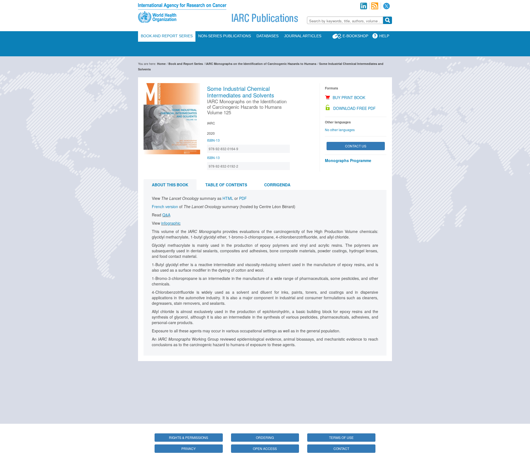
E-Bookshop (355, 36)
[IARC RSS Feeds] (374, 5)
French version (165, 206)
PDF (243, 198)
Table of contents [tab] (226, 184)
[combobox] (345, 20)
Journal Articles (302, 36)
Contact (341, 448)
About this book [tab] (170, 184)
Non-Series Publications (224, 36)
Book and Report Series (167, 36)
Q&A (166, 215)
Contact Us (355, 146)
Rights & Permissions (188, 437)
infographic (171, 223)
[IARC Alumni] (363, 5)
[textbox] (345, 21)
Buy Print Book (349, 97)
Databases (267, 36)
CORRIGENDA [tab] (277, 184)
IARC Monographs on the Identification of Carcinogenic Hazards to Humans (261, 64)
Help (384, 36)
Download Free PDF (354, 108)
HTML (228, 198)
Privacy (188, 448)
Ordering (265, 437)
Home (161, 64)
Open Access (265, 448)
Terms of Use (341, 437)
